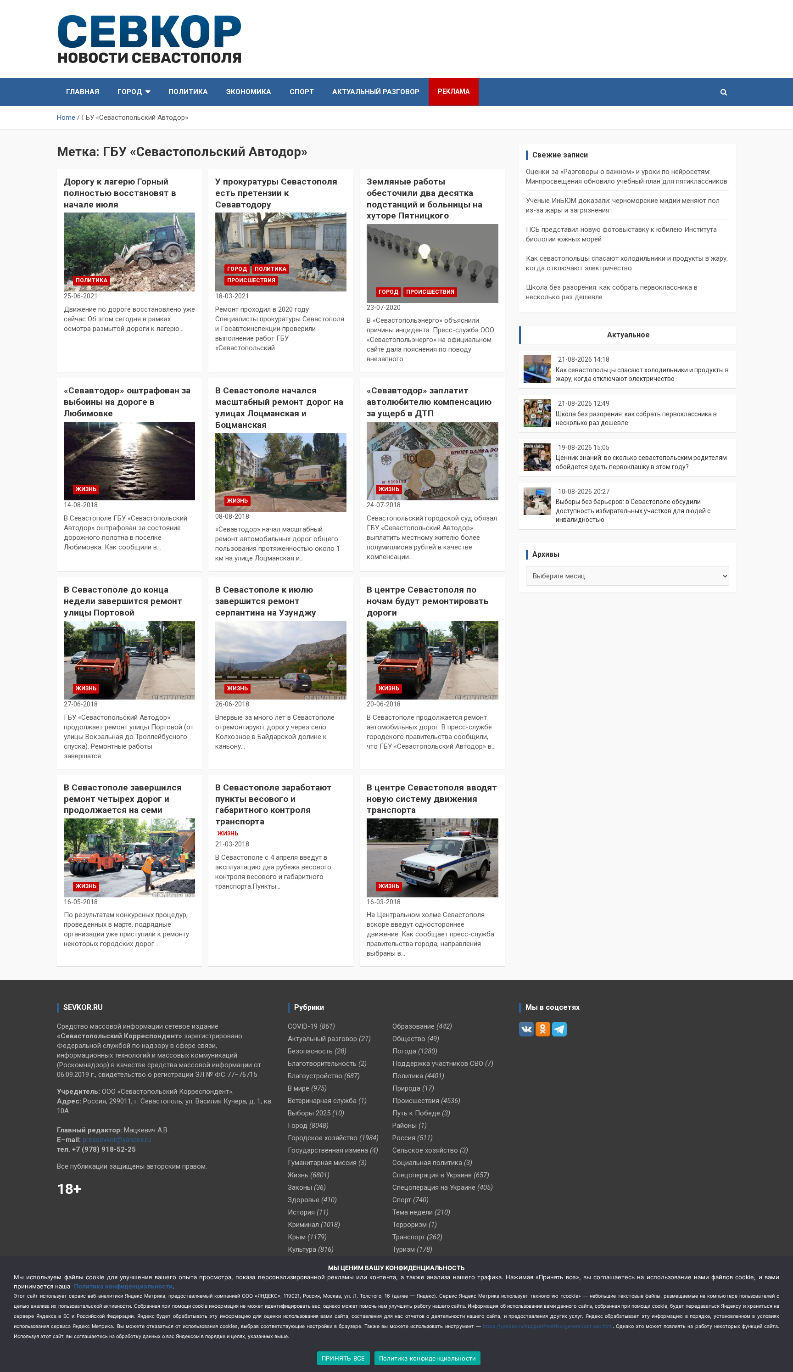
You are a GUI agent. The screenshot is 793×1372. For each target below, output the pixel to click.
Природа (406, 1088)
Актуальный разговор (375, 92)
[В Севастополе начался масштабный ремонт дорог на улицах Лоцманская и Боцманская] (281, 472)
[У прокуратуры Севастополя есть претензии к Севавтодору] (281, 252)
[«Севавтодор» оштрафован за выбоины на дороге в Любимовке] (129, 461)
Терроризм (409, 1225)
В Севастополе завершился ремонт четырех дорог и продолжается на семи (123, 798)
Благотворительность (322, 1063)
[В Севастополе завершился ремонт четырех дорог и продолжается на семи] (129, 857)
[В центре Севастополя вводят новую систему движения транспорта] (432, 857)
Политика (188, 92)
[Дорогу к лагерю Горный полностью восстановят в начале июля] (129, 252)
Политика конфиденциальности (123, 1286)
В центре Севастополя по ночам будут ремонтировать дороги (428, 600)
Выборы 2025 (309, 1113)
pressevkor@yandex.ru (117, 1140)
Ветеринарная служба (322, 1101)
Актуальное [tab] (628, 334)
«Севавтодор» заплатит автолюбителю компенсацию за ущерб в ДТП (429, 401)
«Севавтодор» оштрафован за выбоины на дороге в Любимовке (127, 401)
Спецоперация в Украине (432, 1175)
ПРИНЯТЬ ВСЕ (343, 1358)
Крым (297, 1237)
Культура (302, 1249)
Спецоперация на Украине (433, 1187)
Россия (403, 1138)
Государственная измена (328, 1150)
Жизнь (86, 489)
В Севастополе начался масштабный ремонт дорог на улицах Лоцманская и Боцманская (279, 407)
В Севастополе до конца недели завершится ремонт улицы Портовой (123, 600)
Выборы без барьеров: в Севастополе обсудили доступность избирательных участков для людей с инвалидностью (633, 510)
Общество (408, 1039)
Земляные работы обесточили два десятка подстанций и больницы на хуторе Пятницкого (424, 198)
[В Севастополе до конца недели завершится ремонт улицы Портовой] (129, 660)
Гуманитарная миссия (322, 1163)
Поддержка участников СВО (437, 1063)
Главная (82, 92)
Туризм (403, 1249)
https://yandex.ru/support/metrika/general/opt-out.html (548, 1326)
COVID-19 (303, 1026)
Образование (413, 1026)
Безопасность (310, 1051)
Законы (300, 1187)
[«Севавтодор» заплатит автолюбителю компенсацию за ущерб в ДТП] (432, 461)
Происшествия (251, 280)
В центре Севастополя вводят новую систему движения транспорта (432, 798)
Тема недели (412, 1212)
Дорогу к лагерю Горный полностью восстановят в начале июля (120, 192)
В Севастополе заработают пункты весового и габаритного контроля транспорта (273, 804)
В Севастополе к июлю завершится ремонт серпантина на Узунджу (265, 600)
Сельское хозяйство (425, 1150)
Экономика (248, 92)
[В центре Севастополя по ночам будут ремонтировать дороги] (432, 660)
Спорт (302, 92)
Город (129, 92)
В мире (298, 1088)
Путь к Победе (416, 1113)
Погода (404, 1051)
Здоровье (303, 1200)
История (301, 1212)
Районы (404, 1125)
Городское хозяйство (322, 1138)
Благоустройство (315, 1076)
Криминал (303, 1225)
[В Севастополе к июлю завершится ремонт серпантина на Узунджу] (281, 660)
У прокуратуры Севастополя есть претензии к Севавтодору (276, 192)
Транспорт (408, 1237)
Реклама (453, 91)
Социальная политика (427, 1163)
